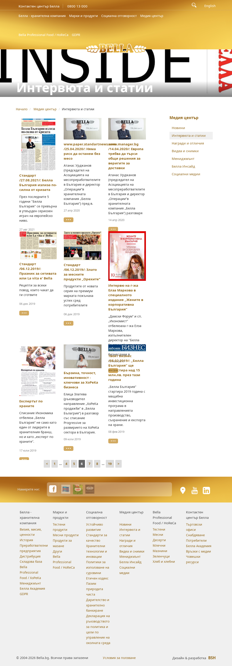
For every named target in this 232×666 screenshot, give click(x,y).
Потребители (196, 540)
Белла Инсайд (183, 166)
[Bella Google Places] (182, 490)
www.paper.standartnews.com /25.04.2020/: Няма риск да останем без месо (90, 151)
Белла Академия (32, 588)
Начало (21, 109)
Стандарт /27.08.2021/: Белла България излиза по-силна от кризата (38, 182)
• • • (68, 220)
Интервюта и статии (189, 135)
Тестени (159, 529)
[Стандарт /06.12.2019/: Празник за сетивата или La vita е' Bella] (38, 245)
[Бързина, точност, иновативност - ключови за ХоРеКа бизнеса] (83, 356)
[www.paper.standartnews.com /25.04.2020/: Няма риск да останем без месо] (83, 129)
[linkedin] (206, 490)
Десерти (159, 540)
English (210, 5)
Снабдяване (195, 535)
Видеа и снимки (185, 151)
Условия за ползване (119, 658)
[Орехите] (89, 489)
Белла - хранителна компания (42, 16)
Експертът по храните (31, 403)
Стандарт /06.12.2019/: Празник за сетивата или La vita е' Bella (37, 271)
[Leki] (78, 489)
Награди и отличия (188, 143)
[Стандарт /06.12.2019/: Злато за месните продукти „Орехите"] (83, 245)
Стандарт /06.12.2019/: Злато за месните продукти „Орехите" (82, 271)
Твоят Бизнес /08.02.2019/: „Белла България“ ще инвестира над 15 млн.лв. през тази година (126, 367)
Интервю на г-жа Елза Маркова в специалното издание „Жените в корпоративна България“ (125, 297)
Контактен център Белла (39, 6)
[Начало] (116, 48)
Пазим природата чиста (94, 588)
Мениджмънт (183, 158)
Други (57, 551)
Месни (158, 534)
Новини (178, 127)
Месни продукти (66, 535)
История (26, 540)
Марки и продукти (83, 16)
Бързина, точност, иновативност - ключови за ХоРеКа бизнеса (81, 379)
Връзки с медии (198, 551)
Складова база (31, 561)
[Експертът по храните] (38, 370)
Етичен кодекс (97, 578)
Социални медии (186, 174)
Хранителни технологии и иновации (96, 551)
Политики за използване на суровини (97, 567)
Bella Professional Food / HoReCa (43, 35)
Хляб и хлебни (164, 561)
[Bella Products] (65, 489)
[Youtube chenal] (194, 490)
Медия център (151, 16)
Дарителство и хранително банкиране (97, 605)
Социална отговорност (119, 16)
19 (110, 464)
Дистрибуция (30, 556)
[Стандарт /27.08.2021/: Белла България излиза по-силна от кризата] (38, 144)
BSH (212, 657)
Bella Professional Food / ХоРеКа (30, 572)
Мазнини (160, 551)
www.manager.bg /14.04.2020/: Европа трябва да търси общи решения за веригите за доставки (125, 156)
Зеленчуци (161, 556)
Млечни (159, 545)
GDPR (76, 35)
